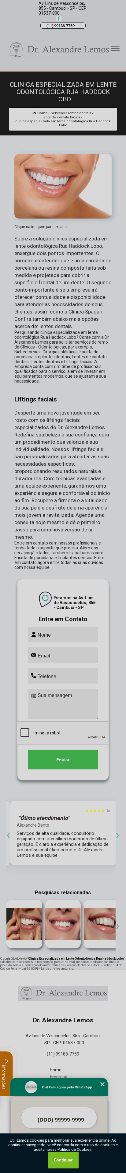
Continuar (63, 1160)
